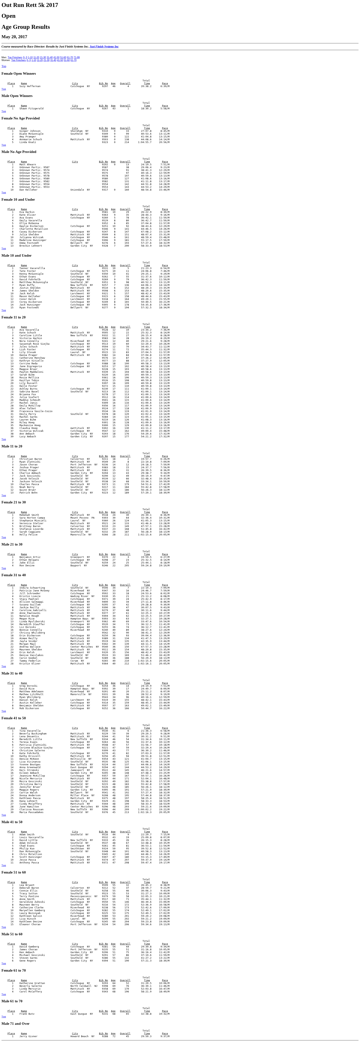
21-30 (43, 57)
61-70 (70, 57)
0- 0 (25, 57)
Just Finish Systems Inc (104, 46)
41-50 (56, 57)
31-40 (50, 57)
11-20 (36, 57)
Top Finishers (15, 57)
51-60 (63, 57)
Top (4, 66)
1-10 (30, 57)
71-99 (77, 57)
